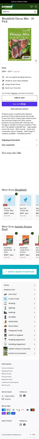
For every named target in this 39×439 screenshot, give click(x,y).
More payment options (19, 109)
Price (4, 68)
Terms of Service (8, 368)
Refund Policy (6, 374)
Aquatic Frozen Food (17, 228)
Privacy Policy (6, 377)
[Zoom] (36, 61)
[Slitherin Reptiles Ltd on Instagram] (21, 396)
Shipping (14, 93)
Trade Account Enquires (10, 382)
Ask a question (8, 145)
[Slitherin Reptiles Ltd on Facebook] (24, 396)
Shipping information (11, 140)
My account (6, 385)
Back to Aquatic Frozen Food (21, 272)
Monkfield (21, 190)
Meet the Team (7, 379)
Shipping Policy (7, 371)
